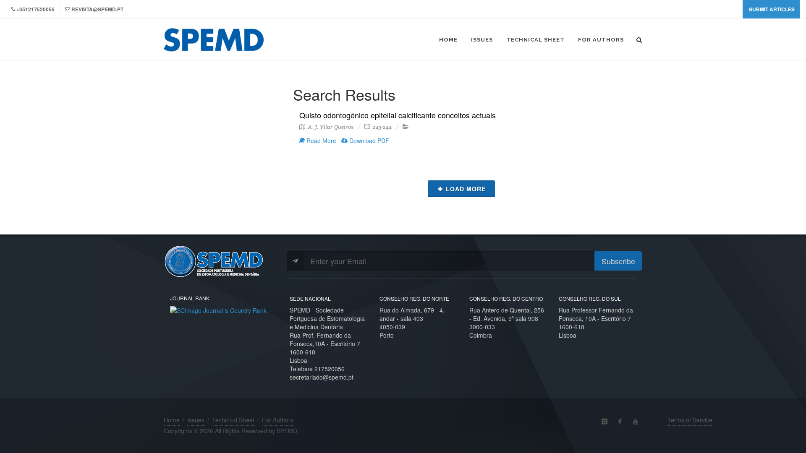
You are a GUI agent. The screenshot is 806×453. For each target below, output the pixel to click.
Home (172, 420)
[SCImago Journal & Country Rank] (218, 309)
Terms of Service (689, 420)
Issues (195, 420)
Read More (320, 140)
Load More (466, 189)
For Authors (277, 420)
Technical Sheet (233, 420)
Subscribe (618, 260)
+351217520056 (35, 9)
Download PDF (368, 140)
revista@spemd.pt (97, 9)
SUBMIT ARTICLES (772, 9)
